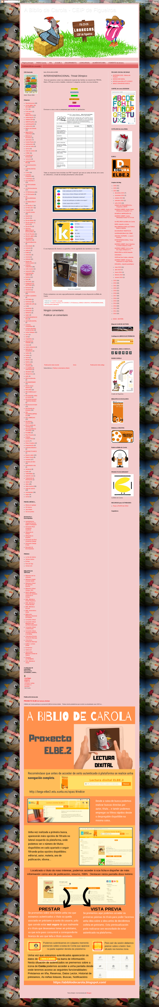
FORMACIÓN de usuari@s (31, 66)
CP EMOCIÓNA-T (31, 202)
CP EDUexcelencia (31, 188)
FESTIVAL (28, 281)
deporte (28, 216)
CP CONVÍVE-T (65, 302)
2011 (115, 311)
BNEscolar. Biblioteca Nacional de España (31, 616)
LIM (27, 337)
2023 (115, 280)
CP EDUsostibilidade (31, 197)
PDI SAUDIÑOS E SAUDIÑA (31, 429)
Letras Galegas (30, 332)
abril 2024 (118, 269)
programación (30, 445)
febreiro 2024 (119, 275)
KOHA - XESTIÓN (118, 319)
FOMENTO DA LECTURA (30, 284)
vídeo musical (30, 486)
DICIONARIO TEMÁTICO (29, 239)
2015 (115, 301)
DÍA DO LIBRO (30, 236)
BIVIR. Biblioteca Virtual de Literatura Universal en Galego (31, 595)
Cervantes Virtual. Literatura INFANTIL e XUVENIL (31, 632)
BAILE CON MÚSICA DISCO (121, 83)
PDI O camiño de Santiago (30, 426)
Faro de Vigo (29, 564)
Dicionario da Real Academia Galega (31, 540)
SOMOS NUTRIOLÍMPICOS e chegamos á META (123, 206)
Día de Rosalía (30, 234)
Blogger (89, 993)
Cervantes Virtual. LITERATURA (31, 627)
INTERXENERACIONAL (97, 302)
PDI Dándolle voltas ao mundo (31, 396)
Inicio (74, 365)
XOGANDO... (118, 255)
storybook (28, 469)
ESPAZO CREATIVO (84, 302)
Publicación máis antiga (97, 365)
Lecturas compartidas (29, 325)
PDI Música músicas (29, 422)
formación (28, 287)
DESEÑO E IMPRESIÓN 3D (123, 213)
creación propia (30, 212)
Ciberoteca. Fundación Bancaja (31, 640)
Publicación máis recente (51, 365)
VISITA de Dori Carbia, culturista (124, 257)
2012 (115, 308)
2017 (115, 296)
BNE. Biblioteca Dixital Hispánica (30, 600)
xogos (27, 494)
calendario (29, 140)
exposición (29, 271)
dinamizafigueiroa (31, 242)
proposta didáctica (31, 447)
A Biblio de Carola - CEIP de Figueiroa (70, 10)
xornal (27, 496)
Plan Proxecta (30, 435)
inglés (27, 315)
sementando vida (31, 465)
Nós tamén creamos (29, 364)
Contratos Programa (55, 302)
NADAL (28, 362)
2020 (115, 288)
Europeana (29, 647)
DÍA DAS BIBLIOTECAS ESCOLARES (30, 230)
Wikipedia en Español (29, 536)
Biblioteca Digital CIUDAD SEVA (30, 580)
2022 (115, 283)
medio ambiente (30, 347)
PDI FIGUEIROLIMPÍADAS (52, 304)
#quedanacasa (30, 103)
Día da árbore (30, 220)
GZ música (29, 507)
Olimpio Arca (29, 374)
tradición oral (29, 476)
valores (28, 482)
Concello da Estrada (29, 156)
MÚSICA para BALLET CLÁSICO (122, 81)
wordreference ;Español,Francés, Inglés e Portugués (31, 523)
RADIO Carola (41, 63)
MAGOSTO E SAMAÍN (29, 341)
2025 (115, 188)
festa (27, 279)
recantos (28, 459)
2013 (115, 306)
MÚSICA (28, 360)
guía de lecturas (30, 292)
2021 (115, 285)
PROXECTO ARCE (31, 451)
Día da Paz (29, 226)
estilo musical (30, 269)
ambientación (30, 117)
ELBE (27, 252)
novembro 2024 (119, 195)
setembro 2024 (119, 200)
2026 (115, 185)
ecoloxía (28, 248)
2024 (115, 191)
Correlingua (29, 178)
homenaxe (29, 301)
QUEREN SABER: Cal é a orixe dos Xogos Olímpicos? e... (124, 249)
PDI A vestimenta (30, 378)
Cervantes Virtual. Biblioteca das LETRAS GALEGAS (31, 623)
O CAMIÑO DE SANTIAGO (30, 368)
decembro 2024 (119, 193)
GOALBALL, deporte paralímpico (124, 264)
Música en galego (31, 505)
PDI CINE (28, 389)
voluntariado (29, 492)
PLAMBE (28, 432)
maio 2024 (118, 267)
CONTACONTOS (30, 169)
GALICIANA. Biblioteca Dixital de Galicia (31, 653)
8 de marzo (29, 111)
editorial (28, 250)
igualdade (28, 308)
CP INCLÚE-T (30, 208)
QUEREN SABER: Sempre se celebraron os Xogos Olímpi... (124, 260)
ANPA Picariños (30, 122)
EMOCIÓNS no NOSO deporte (123, 252)
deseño (28, 218)
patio (27, 376)
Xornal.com (29, 566)
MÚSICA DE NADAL (119, 79)
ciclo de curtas (30, 146)
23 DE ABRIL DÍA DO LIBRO (31, 106)
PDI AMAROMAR (31, 382)
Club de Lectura (30, 151)
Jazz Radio (29, 509)
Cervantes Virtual (31, 619)
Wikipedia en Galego (29, 532)
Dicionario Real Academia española (30, 528)
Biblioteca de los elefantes (30, 576)
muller (27, 353)
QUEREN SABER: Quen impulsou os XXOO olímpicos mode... (125, 244)
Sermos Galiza (30, 559)
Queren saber (30, 455)
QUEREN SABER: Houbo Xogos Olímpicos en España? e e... (124, 210)
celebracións (29, 144)
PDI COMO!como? (31, 392)
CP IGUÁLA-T (30, 205)
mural (27, 357)
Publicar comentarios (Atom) (61, 368)
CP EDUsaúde (30, 194)
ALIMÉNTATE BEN (99, 63)
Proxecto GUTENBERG (30, 658)
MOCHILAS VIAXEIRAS (29, 350)
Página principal (27, 63)
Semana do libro (30, 462)
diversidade (29, 246)
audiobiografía (30, 124)
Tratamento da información (30, 478)
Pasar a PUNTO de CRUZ (120, 506)
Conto (27, 172)
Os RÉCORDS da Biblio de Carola (125, 221)
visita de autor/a (30, 488)
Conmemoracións (31, 165)
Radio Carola (29, 457)
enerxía (28, 257)
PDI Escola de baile (31, 405)
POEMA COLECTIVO (29, 437)
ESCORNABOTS (70, 63)
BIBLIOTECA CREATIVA (29, 133)
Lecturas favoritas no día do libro (31, 329)
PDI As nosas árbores (29, 386)
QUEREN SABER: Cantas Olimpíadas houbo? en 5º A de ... (124, 217)
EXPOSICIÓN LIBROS (30, 274)
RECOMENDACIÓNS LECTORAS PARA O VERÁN (125, 227)
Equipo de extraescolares (30, 262)
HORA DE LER (30, 304)
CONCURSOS (84, 63)
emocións (28, 255)
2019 (115, 290)
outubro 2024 (119, 198)
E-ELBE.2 (58, 63)
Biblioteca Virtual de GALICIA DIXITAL (30, 585)
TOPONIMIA (29, 473)
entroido (28, 259)
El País (28, 561)
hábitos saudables (31, 296)
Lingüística (29, 339)
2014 (115, 303)
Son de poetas (30, 511)
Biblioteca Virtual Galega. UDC (30, 589)
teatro (27, 471)
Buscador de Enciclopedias (30, 548)
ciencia (28, 148)
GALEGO (28, 290)
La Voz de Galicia (31, 557)
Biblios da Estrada (31, 128)
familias (28, 277)
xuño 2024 (118, 203)
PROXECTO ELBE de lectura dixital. (37, 701)
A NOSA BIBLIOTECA (29, 114)
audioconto (29, 126)
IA (26, 306)
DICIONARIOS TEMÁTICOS (123, 231)
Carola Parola (30, 142)
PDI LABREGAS (30, 417)
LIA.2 (27, 334)
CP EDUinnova (74, 302)
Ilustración (29, 310)
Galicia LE (29, 650)
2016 (115, 298)
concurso (28, 159)
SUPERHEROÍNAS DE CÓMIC (124, 233)
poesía (28, 441)
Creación (28, 210)
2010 (115, 313)
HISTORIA (29, 299)
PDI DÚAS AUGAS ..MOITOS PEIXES (31, 400)
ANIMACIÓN (29, 119)
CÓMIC (28, 153)
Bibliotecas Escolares (29, 136)
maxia (27, 345)
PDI (50, 63)
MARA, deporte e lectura (122, 224)
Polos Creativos (30, 443)
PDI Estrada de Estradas (30, 409)
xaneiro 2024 (119, 277)
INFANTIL (28, 313)
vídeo (27, 484)
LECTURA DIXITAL (31, 321)
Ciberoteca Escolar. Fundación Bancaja (31, 637)
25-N (27, 109)
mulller (28, 355)
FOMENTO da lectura (116, 63)
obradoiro (28, 372)
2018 (115, 293)
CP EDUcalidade (31, 184)
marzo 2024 (118, 272)
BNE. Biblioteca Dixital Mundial (30, 603)
